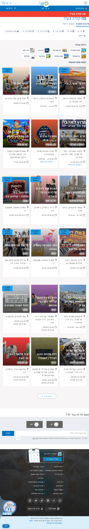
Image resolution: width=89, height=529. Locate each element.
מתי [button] (71, 31)
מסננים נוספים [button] (11, 31)
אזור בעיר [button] (58, 31)
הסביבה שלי (39, 490)
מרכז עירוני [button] (43, 31)
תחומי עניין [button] (28, 31)
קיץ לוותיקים (57, 50)
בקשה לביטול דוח (36, 471)
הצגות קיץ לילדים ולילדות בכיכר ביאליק (46, 192)
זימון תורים (58, 467)
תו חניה (59, 482)
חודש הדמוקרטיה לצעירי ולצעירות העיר (47, 83)
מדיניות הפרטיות (37, 494)
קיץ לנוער (25, 50)
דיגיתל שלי (9, 8)
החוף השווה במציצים (17, 305)
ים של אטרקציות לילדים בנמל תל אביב (75, 354)
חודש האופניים (75, 50)
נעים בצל (42, 56)
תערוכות (26, 56)
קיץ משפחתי (76, 56)
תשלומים (59, 486)
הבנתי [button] (5, 526)
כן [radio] (52, 424)
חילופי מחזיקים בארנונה (53, 471)
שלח (8, 433)
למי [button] (81, 31)
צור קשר (35, 438)
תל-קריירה (58, 474)
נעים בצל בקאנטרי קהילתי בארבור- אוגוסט (46, 301)
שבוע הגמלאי (58, 56)
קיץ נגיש (41, 50)
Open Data (58, 490)
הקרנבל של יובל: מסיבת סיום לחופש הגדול (18, 136)
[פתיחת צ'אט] (8, 508)
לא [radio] (32, 424)
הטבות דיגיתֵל (68, 24)
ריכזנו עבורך (80, 45)
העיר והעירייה (38, 467)
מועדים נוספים (63, 70)
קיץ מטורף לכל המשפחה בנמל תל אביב (74, 301)
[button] (86, 3)
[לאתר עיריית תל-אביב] (46, 3)
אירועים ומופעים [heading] (82, 24)
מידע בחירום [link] (80, 8)
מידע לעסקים (38, 486)
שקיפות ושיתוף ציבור (35, 482)
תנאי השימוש (57, 494)
